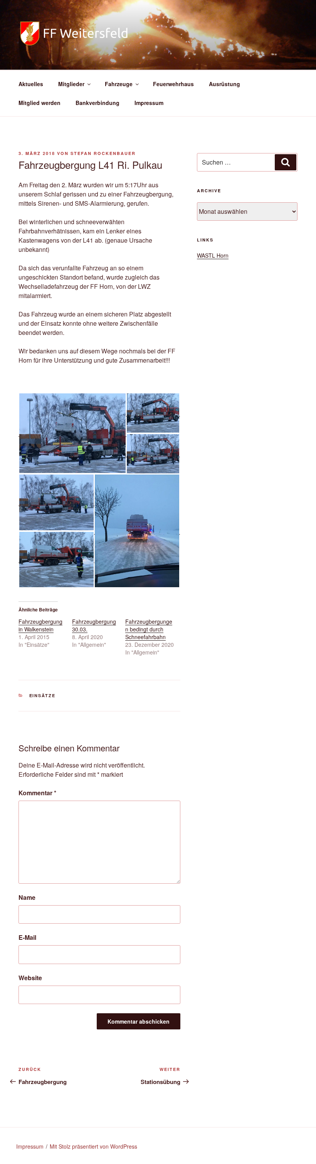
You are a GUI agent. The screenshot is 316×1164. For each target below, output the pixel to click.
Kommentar (37, 792)
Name (26, 897)
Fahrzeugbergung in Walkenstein (40, 625)
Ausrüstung (224, 84)
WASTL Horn (213, 255)
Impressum (148, 103)
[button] (72, 433)
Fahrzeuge (119, 84)
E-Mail (27, 937)
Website (30, 977)
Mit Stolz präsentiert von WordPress (93, 1146)
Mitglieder (71, 84)
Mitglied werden (39, 103)
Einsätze (42, 695)
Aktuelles (30, 84)
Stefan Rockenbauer (103, 153)
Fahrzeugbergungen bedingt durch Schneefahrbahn (148, 629)
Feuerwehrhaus (173, 84)
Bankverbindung (97, 103)
